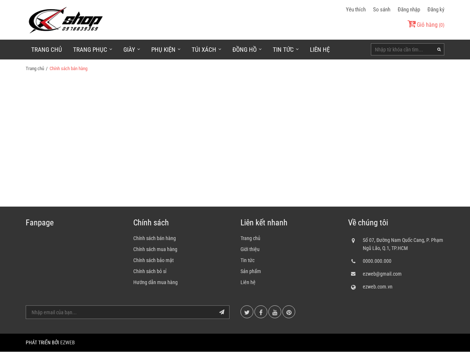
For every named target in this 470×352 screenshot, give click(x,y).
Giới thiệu (250, 249)
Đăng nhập (409, 9)
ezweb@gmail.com (382, 274)
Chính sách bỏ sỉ (149, 271)
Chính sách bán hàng (154, 238)
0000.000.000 (377, 261)
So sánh (381, 9)
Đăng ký (435, 9)
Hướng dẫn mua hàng (155, 282)
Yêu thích (356, 9)
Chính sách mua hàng (155, 249)
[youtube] (274, 311)
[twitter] (247, 311)
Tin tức (247, 260)
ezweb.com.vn (378, 287)
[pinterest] (288, 311)
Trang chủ (46, 49)
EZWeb (67, 342)
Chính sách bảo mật (153, 260)
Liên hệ (320, 49)
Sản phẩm (251, 271)
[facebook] (260, 311)
